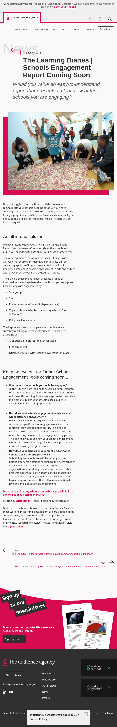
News (77, 29)
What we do (22, 29)
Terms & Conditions (103, 713)
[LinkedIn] (6, 691)
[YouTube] (12, 691)
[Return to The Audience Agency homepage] (29, 662)
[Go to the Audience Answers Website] (99, 667)
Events (89, 29)
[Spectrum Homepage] (99, 19)
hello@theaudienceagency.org (20, 684)
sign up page (15, 526)
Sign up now (12, 639)
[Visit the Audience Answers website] (90, 19)
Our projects (61, 29)
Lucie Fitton (23, 500)
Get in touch (106, 29)
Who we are (41, 29)
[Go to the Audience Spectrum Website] (99, 688)
